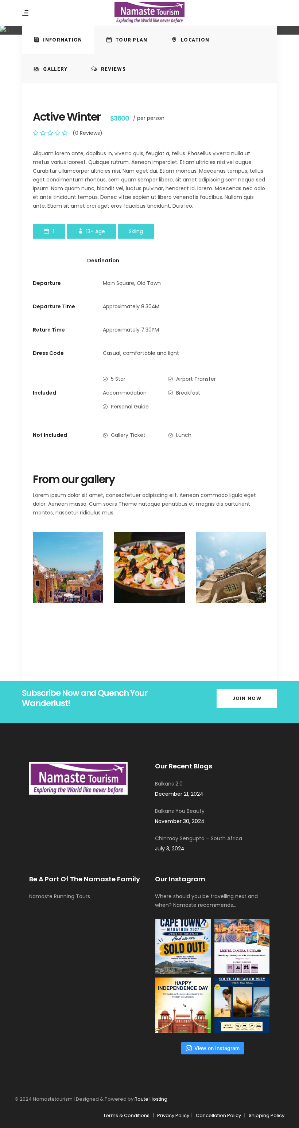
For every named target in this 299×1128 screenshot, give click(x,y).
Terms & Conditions (126, 1115)
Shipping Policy (266, 1115)
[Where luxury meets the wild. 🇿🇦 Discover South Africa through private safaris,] (242, 1005)
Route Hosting (151, 1099)
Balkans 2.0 (169, 783)
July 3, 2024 (170, 848)
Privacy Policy (174, 1115)
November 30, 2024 (180, 821)
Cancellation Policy (218, 1115)
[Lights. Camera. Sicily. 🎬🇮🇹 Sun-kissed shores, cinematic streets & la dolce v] (242, 946)
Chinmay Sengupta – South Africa (198, 838)
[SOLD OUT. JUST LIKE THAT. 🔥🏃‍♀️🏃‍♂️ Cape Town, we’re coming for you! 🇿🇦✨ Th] (183, 946)
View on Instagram (217, 1048)
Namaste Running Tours (59, 896)
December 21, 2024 (179, 794)
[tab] (58, 39)
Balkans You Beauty (180, 811)
